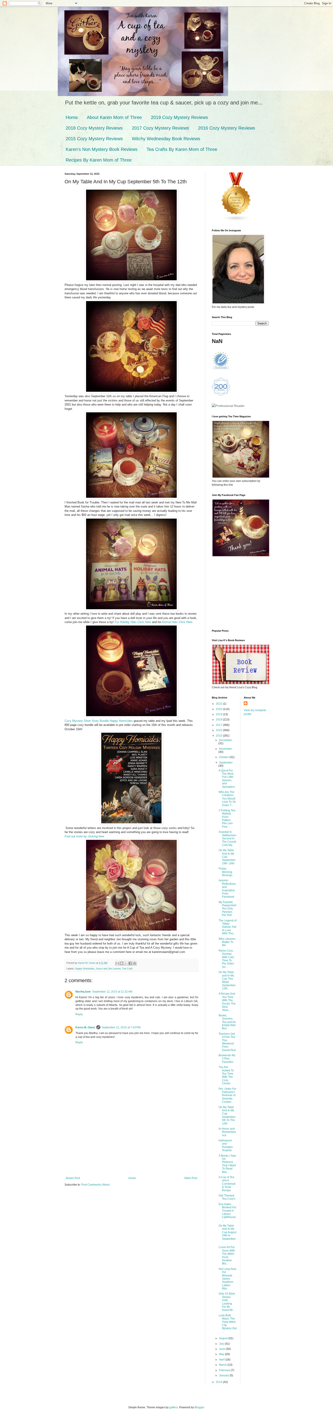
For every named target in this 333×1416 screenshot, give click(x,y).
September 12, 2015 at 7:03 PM (121, 1027)
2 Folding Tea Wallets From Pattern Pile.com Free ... (227, 818)
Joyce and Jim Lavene (108, 968)
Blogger (199, 1407)
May (222, 1354)
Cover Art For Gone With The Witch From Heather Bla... (227, 1255)
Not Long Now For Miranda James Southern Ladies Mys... (227, 1278)
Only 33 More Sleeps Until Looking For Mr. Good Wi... (227, 1302)
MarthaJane (83, 991)
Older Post (190, 1178)
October (224, 757)
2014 (219, 1382)
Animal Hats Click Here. (178, 622)
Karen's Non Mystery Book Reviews (102, 149)
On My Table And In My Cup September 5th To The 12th (227, 1115)
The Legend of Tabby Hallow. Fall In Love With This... (227, 927)
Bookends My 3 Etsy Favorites (227, 1058)
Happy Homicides (84, 968)
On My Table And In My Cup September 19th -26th (227, 857)
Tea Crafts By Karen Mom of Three (182, 149)
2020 (219, 709)
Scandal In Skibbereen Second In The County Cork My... (227, 838)
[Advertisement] (131, 1142)
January (224, 1375)
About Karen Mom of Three (114, 117)
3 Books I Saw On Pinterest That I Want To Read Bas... (227, 1164)
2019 (219, 714)
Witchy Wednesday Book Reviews (166, 138)
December (225, 740)
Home (72, 117)
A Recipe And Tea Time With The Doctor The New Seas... (227, 1002)
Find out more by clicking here (84, 836)
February (225, 1370)
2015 (219, 735)
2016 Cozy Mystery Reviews (226, 128)
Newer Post (73, 1178)
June (222, 1349)
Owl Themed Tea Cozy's (227, 1197)
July (222, 1343)
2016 (219, 730)
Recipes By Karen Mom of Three (99, 159)
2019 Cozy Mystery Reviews (179, 117)
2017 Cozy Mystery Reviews (160, 128)
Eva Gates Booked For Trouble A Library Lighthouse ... (227, 1212)
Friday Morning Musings (225, 872)
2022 (219, 703)
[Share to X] (126, 963)
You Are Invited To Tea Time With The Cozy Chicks (226, 1075)
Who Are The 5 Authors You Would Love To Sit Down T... (227, 798)
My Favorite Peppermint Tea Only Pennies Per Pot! (227, 909)
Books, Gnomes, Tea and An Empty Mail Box (227, 1022)
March (223, 1364)
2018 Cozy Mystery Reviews (94, 128)
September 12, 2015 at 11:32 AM (112, 991)
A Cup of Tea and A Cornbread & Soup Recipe (227, 1184)
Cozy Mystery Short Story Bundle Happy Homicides (99, 720)
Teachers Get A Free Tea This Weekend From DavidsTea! (227, 1042)
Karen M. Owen (85, 1027)
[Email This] (117, 963)
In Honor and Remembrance (227, 1132)
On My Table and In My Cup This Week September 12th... (227, 980)
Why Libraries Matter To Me (227, 942)
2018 (219, 719)
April (222, 1359)
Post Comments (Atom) (95, 1184)
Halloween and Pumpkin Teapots (226, 1145)
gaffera (173, 1407)
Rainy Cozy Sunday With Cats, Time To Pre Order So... (226, 959)
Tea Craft (127, 968)
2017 (219, 725)
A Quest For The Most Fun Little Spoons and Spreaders (227, 778)
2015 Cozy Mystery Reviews (94, 138)
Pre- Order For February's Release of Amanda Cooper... (227, 1095)
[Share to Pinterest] (134, 963)
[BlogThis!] (121, 963)
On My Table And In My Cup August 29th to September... (227, 1234)
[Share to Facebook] (130, 963)
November (225, 748)
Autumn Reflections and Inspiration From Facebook (227, 888)
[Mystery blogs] (236, 220)
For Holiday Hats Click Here (133, 622)
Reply (79, 1014)
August (223, 1338)
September (226, 762)
